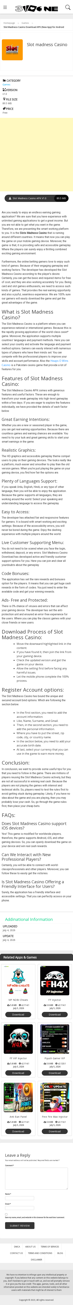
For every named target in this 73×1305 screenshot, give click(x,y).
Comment (9, 1165)
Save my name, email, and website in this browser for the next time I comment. (35, 1217)
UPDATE (8, 936)
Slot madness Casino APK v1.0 (39, 198)
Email (8, 1204)
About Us (30, 1246)
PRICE (9, 109)
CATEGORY (13, 81)
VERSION (11, 90)
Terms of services (50, 1246)
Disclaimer (36, 1259)
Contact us (16, 1253)
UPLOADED (10, 926)
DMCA (17, 1246)
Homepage (9, 22)
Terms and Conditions (40, 1253)
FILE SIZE (11, 99)
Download (18, 1014)
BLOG (60, 1253)
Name (8, 1194)
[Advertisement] (36, 154)
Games (25, 22)
